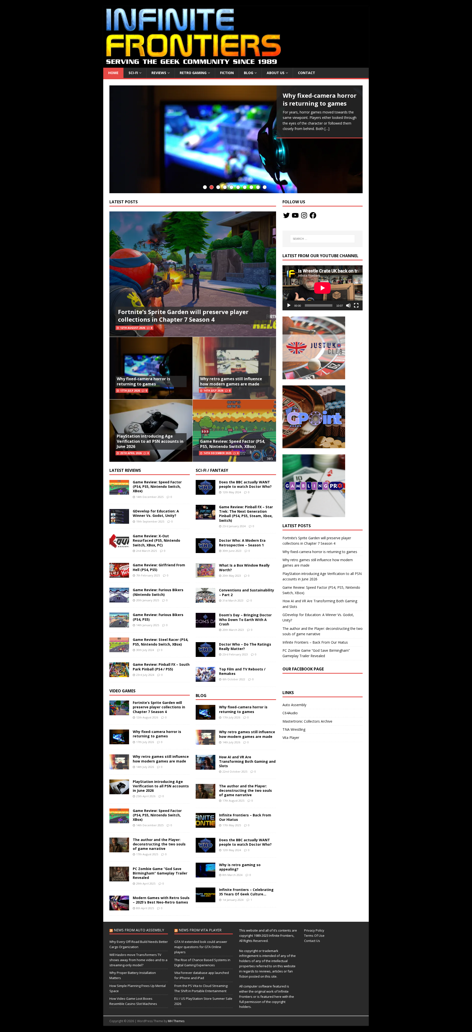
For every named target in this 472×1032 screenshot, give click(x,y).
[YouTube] (295, 215)
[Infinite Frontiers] (236, 65)
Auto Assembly (294, 704)
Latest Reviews (125, 470)
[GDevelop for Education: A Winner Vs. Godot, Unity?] (119, 521)
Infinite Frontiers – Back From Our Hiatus (245, 817)
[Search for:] (322, 239)
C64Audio (290, 713)
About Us (275, 72)
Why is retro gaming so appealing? (240, 867)
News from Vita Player (200, 930)
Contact (306, 72)
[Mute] (348, 305)
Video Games (122, 691)
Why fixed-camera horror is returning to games (143, 381)
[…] (326, 128)
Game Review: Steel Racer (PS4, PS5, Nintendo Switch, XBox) (160, 641)
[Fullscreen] (356, 305)
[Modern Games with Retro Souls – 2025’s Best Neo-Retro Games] (119, 907)
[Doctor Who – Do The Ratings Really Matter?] (205, 653)
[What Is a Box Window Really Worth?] (205, 575)
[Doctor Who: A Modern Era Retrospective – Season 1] (205, 550)
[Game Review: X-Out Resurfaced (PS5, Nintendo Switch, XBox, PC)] (119, 545)
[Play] (288, 305)
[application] (322, 287)
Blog (248, 72)
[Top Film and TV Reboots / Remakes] (205, 678)
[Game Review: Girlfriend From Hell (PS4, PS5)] (119, 574)
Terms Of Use (314, 935)
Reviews (158, 72)
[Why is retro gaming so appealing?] (205, 874)
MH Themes (176, 1021)
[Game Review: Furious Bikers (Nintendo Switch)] (119, 599)
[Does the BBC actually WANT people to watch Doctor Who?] (205, 492)
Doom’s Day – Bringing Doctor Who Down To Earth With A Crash (245, 619)
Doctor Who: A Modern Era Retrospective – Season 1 (242, 542)
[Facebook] (313, 215)
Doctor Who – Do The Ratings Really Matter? (245, 646)
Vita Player (290, 737)
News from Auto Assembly (139, 930)
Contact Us (312, 940)
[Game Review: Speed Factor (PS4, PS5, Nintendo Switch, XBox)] (119, 492)
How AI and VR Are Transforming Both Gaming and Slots (247, 761)
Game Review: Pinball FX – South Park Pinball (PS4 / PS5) (161, 666)
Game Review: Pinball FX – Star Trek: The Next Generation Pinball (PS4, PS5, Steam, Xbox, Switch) (246, 514)
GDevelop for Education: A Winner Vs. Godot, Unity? (156, 513)
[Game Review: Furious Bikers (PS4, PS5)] (119, 624)
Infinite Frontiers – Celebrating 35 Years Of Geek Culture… (246, 891)
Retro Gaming (193, 72)
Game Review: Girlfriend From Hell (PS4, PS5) (159, 567)
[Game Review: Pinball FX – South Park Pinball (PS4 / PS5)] (119, 674)
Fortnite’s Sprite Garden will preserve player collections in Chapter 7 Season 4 (183, 315)
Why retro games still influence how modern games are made (231, 381)
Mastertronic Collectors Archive (307, 721)
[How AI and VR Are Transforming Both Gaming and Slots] (205, 766)
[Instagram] (304, 215)
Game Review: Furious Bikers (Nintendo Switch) (158, 592)
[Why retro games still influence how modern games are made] (119, 766)
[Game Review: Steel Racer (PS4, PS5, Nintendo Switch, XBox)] (119, 649)
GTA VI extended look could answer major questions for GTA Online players (200, 946)
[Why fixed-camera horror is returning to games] (236, 139)
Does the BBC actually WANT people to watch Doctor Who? (245, 484)
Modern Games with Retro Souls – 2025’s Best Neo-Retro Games (161, 900)
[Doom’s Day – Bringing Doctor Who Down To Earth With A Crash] (205, 624)
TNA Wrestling (293, 729)
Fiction (227, 72)
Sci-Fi (133, 72)
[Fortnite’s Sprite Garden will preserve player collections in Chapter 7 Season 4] (119, 712)
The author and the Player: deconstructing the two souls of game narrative (159, 844)
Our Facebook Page (303, 669)
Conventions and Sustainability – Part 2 (246, 592)
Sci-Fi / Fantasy (212, 470)
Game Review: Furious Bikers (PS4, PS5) (158, 616)
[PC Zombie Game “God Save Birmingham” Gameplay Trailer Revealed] (119, 878)
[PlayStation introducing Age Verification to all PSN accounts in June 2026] (119, 791)
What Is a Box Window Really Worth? (244, 567)
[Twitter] (286, 215)
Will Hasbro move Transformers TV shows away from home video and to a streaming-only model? (138, 960)
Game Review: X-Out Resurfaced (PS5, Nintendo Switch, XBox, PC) (156, 540)
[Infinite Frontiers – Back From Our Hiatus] (205, 824)
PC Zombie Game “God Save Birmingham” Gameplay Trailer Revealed (160, 873)
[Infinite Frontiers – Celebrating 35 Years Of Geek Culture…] (205, 899)
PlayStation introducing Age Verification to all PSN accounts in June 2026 (150, 441)
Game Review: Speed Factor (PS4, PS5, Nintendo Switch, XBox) (232, 444)
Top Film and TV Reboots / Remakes (242, 671)
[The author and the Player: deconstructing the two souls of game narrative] (119, 849)
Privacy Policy (314, 930)
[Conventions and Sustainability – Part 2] (205, 600)
